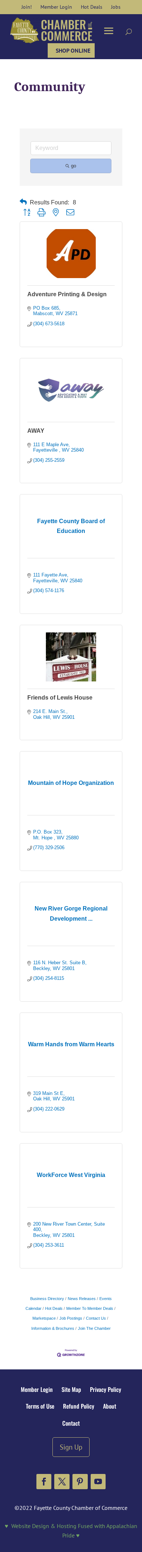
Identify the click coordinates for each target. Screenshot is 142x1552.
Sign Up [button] (71, 1446)
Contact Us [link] (96, 1318)
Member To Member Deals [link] (89, 1308)
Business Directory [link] (47, 1298)
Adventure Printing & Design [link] (67, 294)
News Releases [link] (82, 1298)
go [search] (73, 165)
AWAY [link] (35, 431)
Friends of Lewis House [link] (59, 697)
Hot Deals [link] (54, 1308)
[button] (44, 1481)
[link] (26, 7)
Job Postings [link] (70, 1318)
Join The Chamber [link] (94, 1328)
